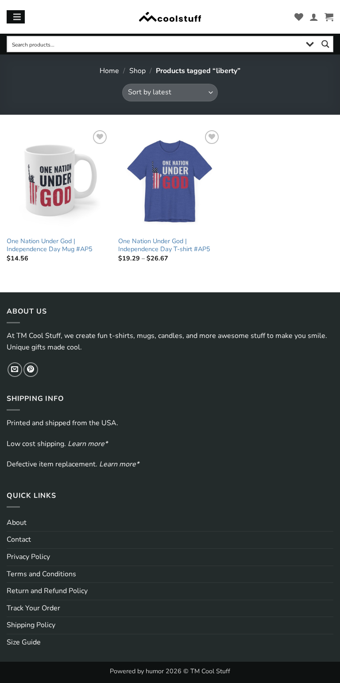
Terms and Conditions (41, 574)
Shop (137, 71)
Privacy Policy (28, 557)
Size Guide (24, 642)
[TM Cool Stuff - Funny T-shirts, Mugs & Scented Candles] (170, 17)
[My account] (313, 17)
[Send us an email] (15, 369)
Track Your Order (33, 608)
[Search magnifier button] (325, 44)
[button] (329, 17)
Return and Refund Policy (47, 591)
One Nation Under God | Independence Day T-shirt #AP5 (164, 245)
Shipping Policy (31, 625)
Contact (19, 539)
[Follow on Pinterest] (30, 369)
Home (109, 71)
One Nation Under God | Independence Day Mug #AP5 (50, 245)
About (17, 523)
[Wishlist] (298, 17)
